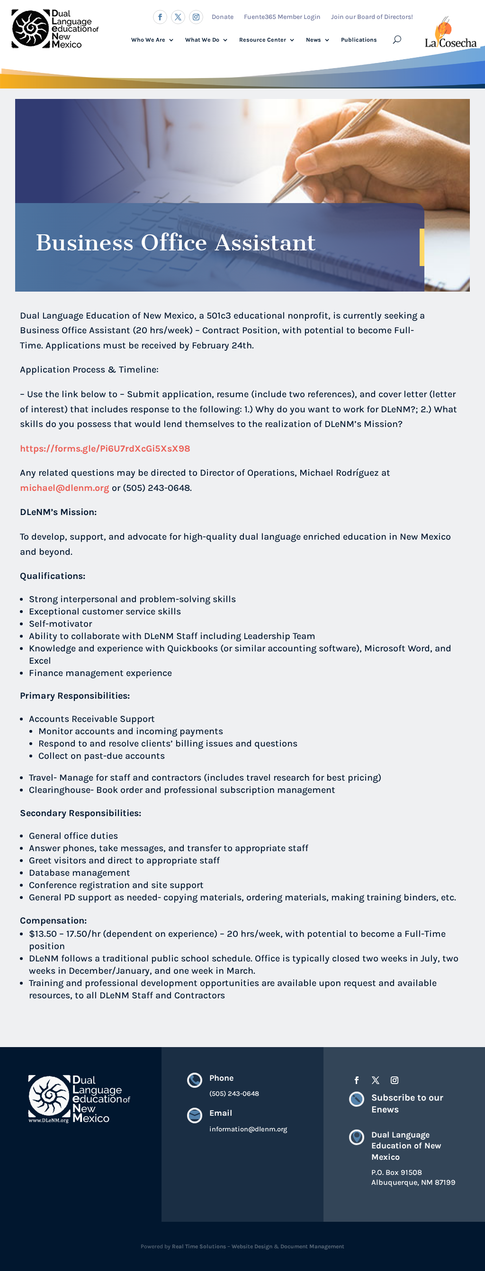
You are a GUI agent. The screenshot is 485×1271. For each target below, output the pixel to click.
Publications (359, 39)
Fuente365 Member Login (282, 17)
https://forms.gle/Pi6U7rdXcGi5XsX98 (105, 448)
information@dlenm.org (248, 1129)
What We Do (202, 39)
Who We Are (148, 39)
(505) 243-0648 (234, 1094)
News (313, 39)
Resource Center (262, 39)
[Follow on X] (178, 17)
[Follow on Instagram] (196, 17)
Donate (223, 17)
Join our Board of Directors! (372, 17)
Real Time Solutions (199, 1246)
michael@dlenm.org (66, 487)
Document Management (312, 1246)
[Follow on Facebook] (160, 17)
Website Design (252, 1246)
